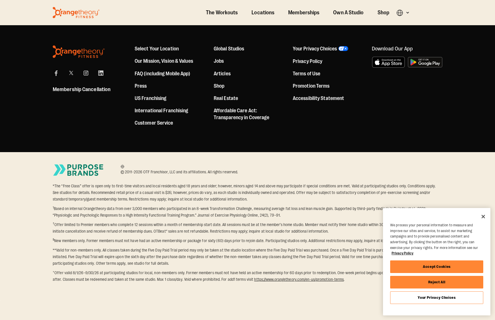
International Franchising (161, 110)
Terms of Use (306, 73)
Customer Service (154, 123)
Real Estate (226, 98)
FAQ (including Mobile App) (162, 73)
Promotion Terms (311, 86)
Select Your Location (157, 49)
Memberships (303, 12)
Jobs (219, 61)
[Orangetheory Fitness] (79, 51)
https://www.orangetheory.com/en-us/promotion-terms (299, 279)
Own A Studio (348, 12)
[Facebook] (56, 73)
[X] (71, 73)
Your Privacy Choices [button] (315, 49)
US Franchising (150, 98)
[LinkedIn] (100, 73)
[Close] (483, 216)
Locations (263, 12)
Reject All (436, 282)
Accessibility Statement (318, 98)
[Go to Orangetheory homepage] (76, 12)
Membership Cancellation (82, 89)
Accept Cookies (437, 266)
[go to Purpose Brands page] (78, 170)
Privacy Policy (307, 61)
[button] (402, 12)
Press (141, 86)
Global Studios (229, 49)
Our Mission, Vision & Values (164, 61)
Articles (222, 73)
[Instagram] (85, 73)
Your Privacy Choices (436, 297)
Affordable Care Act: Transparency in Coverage (241, 114)
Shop (383, 12)
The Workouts (222, 12)
